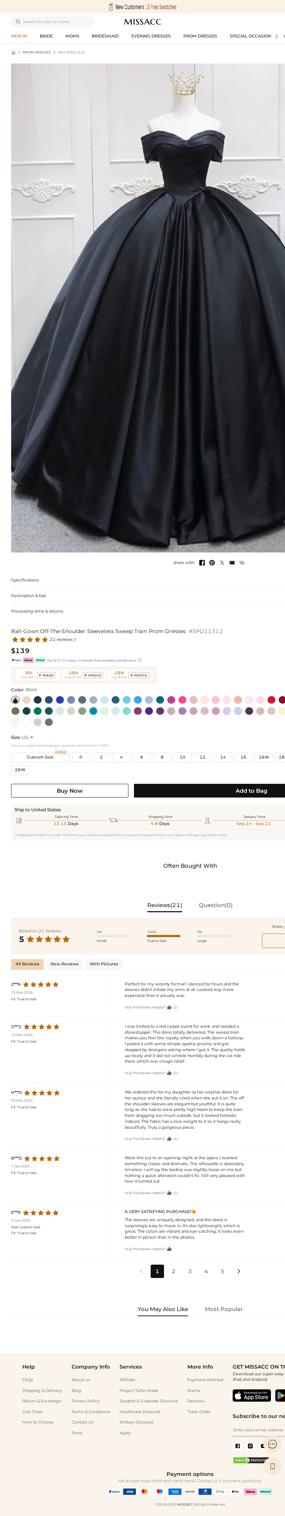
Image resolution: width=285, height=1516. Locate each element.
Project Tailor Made (138, 1390)
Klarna (193, 1390)
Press (77, 1433)
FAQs (27, 1380)
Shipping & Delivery (42, 1390)
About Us (81, 1380)
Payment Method (205, 1380)
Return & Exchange (41, 1401)
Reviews (195, 1401)
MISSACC (185, 1504)
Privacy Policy (85, 1401)
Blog (76, 1390)
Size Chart (32, 1411)
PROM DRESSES (37, 52)
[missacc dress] (142, 6)
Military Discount (136, 1422)
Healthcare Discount (139, 1411)
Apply (125, 1433)
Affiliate (127, 1380)
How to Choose (37, 1422)
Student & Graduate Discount (148, 1401)
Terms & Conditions (91, 1411)
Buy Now (70, 790)
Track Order (199, 1411)
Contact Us (83, 1422)
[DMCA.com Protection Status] (251, 1462)
